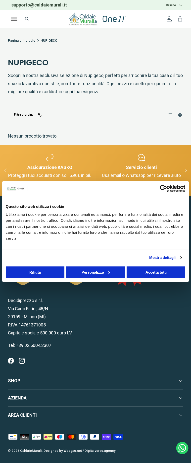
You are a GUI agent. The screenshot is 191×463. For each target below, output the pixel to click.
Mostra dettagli (162, 257)
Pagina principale (21, 40)
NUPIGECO (49, 40)
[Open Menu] (14, 19)
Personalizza (93, 272)
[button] (180, 18)
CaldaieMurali (31, 451)
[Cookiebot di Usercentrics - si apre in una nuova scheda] (163, 188)
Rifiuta (35, 272)
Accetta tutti (156, 272)
